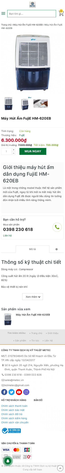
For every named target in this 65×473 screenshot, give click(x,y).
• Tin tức (34, 340)
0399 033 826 (33, 374)
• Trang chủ (35, 333)
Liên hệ (7, 235)
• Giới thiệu (52, 333)
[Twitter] (11, 392)
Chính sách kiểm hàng (14, 418)
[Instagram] (26, 392)
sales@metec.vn (14, 380)
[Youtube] (19, 392)
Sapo (39, 469)
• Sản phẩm (19, 340)
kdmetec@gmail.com (17, 385)
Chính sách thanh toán (14, 405)
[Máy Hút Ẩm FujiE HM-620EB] (7, 319)
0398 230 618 (18, 229)
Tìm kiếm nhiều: (16, 333)
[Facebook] (4, 392)
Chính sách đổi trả (12, 414)
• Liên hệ (47, 340)
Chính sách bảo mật (13, 409)
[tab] (32, 249)
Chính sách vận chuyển (14, 422)
